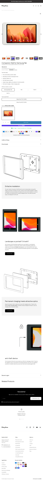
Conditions (4, 464)
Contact (31, 443)
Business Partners (33, 447)
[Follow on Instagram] (30, 427)
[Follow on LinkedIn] (40, 427)
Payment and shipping (6, 470)
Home (3, 10)
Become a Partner (33, 449)
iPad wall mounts (18, 440)
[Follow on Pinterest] (34, 427)
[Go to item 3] (13, 58)
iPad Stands (17, 443)
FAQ (30, 445)
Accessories (9, 310)
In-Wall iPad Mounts (19, 453)
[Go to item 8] (36, 58)
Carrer (31, 441)
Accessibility (4, 472)
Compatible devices (19, 456)
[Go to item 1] (4, 58)
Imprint (3, 462)
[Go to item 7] (31, 58)
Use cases (17, 455)
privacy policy (11, 402)
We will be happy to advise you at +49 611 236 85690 (21, 1)
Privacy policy (4, 466)
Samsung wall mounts (19, 441)
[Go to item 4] (18, 58)
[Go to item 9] (41, 58)
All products (17, 447)
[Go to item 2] (8, 58)
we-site (39, 478)
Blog (30, 451)
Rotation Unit (9, 253)
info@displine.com (6, 445)
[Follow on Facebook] (27, 427)
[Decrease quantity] (3, 122)
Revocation (4, 468)
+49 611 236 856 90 (6, 446)
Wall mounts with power (20, 449)
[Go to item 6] (27, 58)
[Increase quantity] (8, 122)
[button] (13, 70)
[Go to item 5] (22, 58)
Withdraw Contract (5, 474)
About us (31, 440)
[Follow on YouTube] (37, 427)
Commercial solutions (19, 451)
